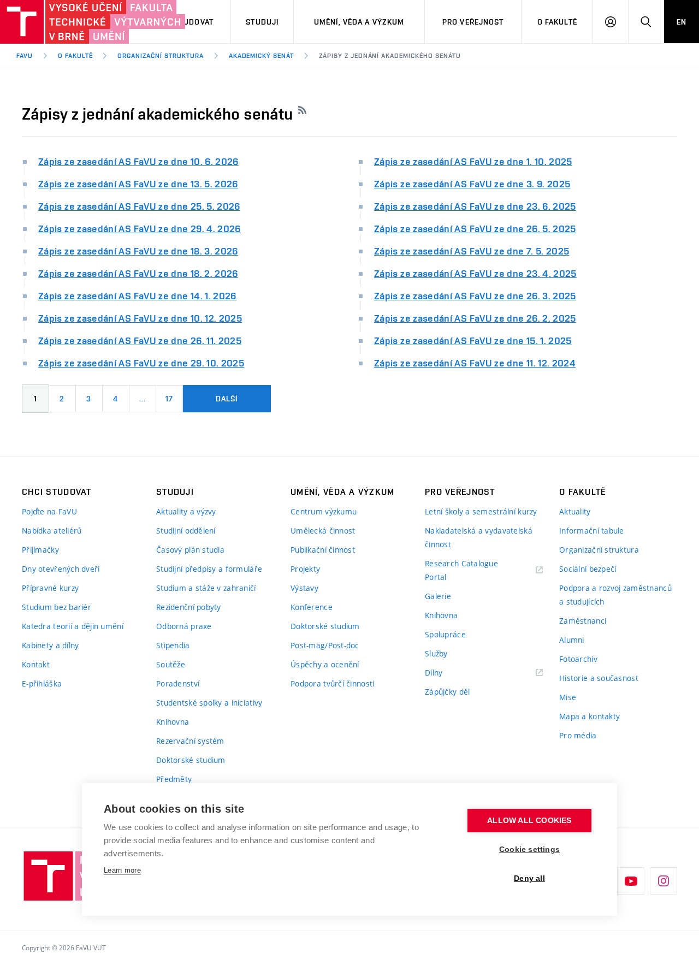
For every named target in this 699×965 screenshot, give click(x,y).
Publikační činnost (323, 549)
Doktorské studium (191, 760)
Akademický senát (261, 56)
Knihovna (172, 722)
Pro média (578, 735)
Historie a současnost (598, 678)
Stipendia (173, 645)
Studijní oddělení (186, 530)
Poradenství (177, 683)
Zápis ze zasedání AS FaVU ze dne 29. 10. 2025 (141, 363)
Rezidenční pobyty (188, 607)
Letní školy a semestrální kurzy (481, 511)
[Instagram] (663, 881)
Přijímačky (40, 549)
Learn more (122, 870)
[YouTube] (630, 881)
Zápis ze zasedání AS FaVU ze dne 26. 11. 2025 (139, 340)
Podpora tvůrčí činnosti (332, 683)
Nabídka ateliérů (51, 530)
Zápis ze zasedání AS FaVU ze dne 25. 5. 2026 (139, 206)
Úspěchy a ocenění (325, 664)
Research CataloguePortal (461, 570)
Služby (436, 653)
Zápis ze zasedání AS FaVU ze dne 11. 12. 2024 (475, 363)
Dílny (433, 672)
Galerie (438, 596)
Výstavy (304, 588)
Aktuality (575, 511)
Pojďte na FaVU (49, 511)
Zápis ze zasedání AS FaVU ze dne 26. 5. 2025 (475, 228)
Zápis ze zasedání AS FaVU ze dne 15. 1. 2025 (473, 340)
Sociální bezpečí (587, 569)
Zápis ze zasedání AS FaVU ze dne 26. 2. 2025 (475, 318)
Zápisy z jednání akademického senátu (390, 56)
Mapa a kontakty (589, 716)
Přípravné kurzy (50, 588)
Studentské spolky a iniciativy (209, 702)
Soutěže (170, 664)
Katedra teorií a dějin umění (72, 626)
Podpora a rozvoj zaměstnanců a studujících (615, 595)
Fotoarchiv (578, 659)
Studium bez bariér (56, 607)
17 (169, 398)
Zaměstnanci (582, 620)
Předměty (174, 779)
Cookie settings (529, 849)
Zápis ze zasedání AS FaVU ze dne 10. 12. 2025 (140, 318)
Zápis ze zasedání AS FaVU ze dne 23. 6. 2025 (475, 206)
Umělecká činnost (323, 530)
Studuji (262, 21)
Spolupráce (445, 634)
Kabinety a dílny (50, 645)
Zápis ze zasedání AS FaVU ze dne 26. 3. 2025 (475, 295)
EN (681, 21)
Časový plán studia (190, 549)
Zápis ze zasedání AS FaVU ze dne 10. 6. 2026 (138, 161)
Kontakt (36, 664)
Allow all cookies (529, 820)
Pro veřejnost (473, 21)
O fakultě (557, 21)
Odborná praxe (184, 626)
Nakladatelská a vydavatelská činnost (478, 537)
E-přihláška (42, 683)
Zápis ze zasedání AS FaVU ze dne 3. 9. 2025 (472, 184)
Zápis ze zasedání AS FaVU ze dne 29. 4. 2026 (139, 228)
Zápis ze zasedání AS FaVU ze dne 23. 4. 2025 (475, 273)
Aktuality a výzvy (186, 511)
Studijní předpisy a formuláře (209, 569)
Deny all (529, 878)
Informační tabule (591, 530)
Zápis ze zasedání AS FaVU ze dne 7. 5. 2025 (471, 251)
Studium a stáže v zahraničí (206, 588)
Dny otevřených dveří (61, 569)
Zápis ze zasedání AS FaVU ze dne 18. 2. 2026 (138, 273)
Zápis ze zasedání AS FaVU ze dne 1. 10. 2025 (473, 161)
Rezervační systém (190, 741)
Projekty (305, 569)
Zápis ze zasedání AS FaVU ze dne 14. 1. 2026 (137, 295)
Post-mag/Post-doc (325, 645)
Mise (567, 697)
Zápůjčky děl (447, 691)
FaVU (24, 56)
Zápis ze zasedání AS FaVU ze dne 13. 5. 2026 (138, 184)
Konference (312, 607)
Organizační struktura (160, 56)
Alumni (571, 640)
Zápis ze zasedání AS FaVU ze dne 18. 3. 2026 (138, 251)
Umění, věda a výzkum (359, 21)
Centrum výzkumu (324, 511)
